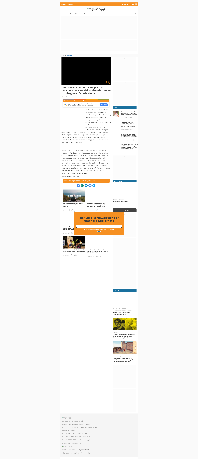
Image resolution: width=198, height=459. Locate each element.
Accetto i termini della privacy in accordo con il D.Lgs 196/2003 (99, 229)
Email (99, 223)
